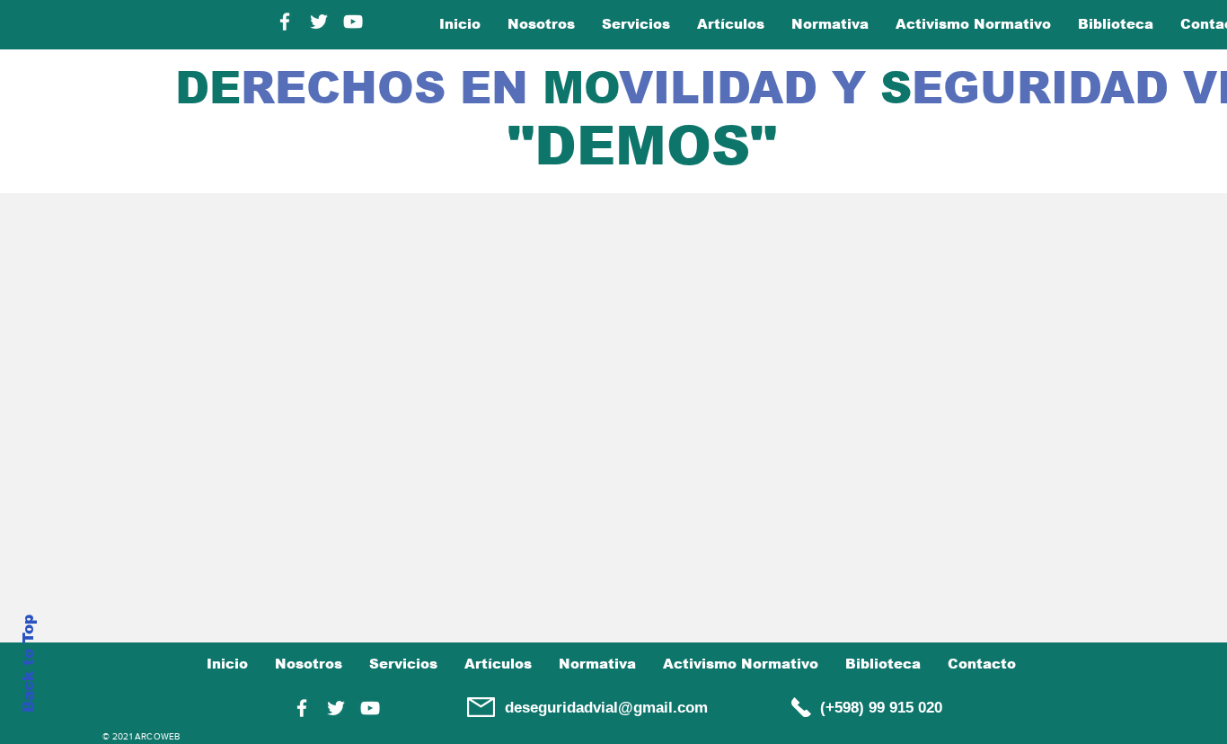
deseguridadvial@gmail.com (606, 707)
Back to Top (28, 664)
